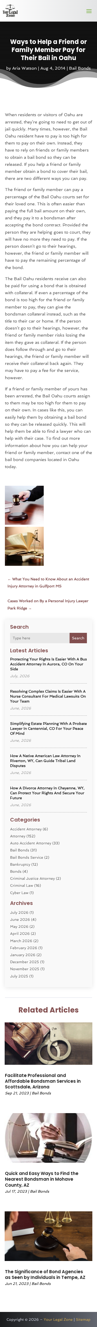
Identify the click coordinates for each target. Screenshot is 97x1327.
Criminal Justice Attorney (32, 878)
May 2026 (19, 926)
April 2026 (20, 933)
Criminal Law (21, 885)
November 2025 (24, 969)
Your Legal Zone (58, 1319)
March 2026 (21, 941)
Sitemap (83, 1319)
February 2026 (23, 948)
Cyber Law (19, 893)
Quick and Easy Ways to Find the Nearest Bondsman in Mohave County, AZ (41, 1179)
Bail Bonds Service (26, 857)
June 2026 (20, 919)
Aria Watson (24, 68)
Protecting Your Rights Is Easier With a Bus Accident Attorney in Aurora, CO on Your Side (48, 664)
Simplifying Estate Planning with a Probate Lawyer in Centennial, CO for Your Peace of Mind (48, 728)
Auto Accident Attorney (30, 843)
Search (78, 638)
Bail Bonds (80, 68)
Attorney (17, 836)
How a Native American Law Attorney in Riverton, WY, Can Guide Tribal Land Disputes (45, 761)
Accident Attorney (26, 829)
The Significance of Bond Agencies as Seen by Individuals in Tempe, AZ (45, 1274)
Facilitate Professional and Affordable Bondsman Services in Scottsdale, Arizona (43, 1081)
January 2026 (22, 955)
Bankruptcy (20, 864)
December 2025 (24, 962)
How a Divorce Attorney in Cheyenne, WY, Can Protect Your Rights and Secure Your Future (47, 793)
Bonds (15, 871)
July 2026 (19, 912)
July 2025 (19, 976)
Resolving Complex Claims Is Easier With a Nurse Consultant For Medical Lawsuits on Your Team (48, 696)
